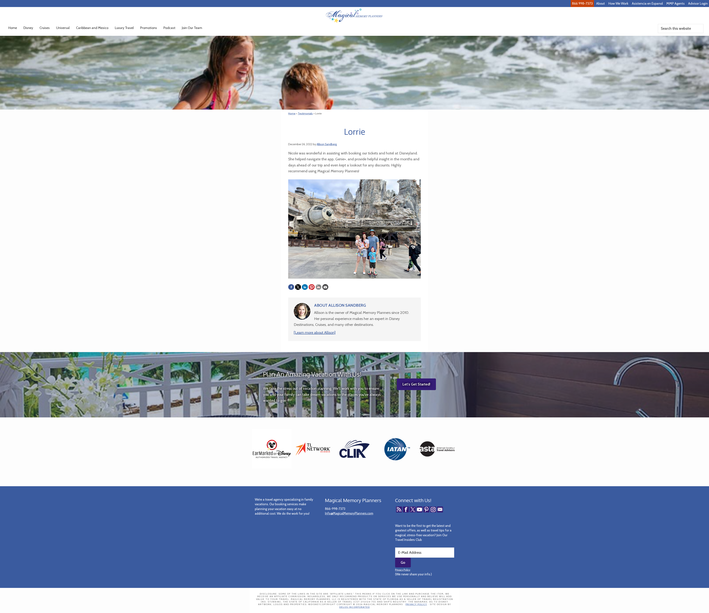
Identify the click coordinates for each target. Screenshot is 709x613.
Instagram (433, 509)
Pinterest (426, 509)
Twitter (413, 509)
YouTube (419, 509)
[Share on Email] (325, 287)
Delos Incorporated (354, 607)
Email (440, 509)
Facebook (406, 509)
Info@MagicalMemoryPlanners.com (349, 513)
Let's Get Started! (416, 384)
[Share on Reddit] (318, 287)
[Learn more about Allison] (314, 332)
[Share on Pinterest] (312, 287)
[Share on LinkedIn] (305, 287)
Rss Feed (399, 509)
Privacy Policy (402, 569)
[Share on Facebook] (291, 287)
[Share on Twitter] (298, 287)
